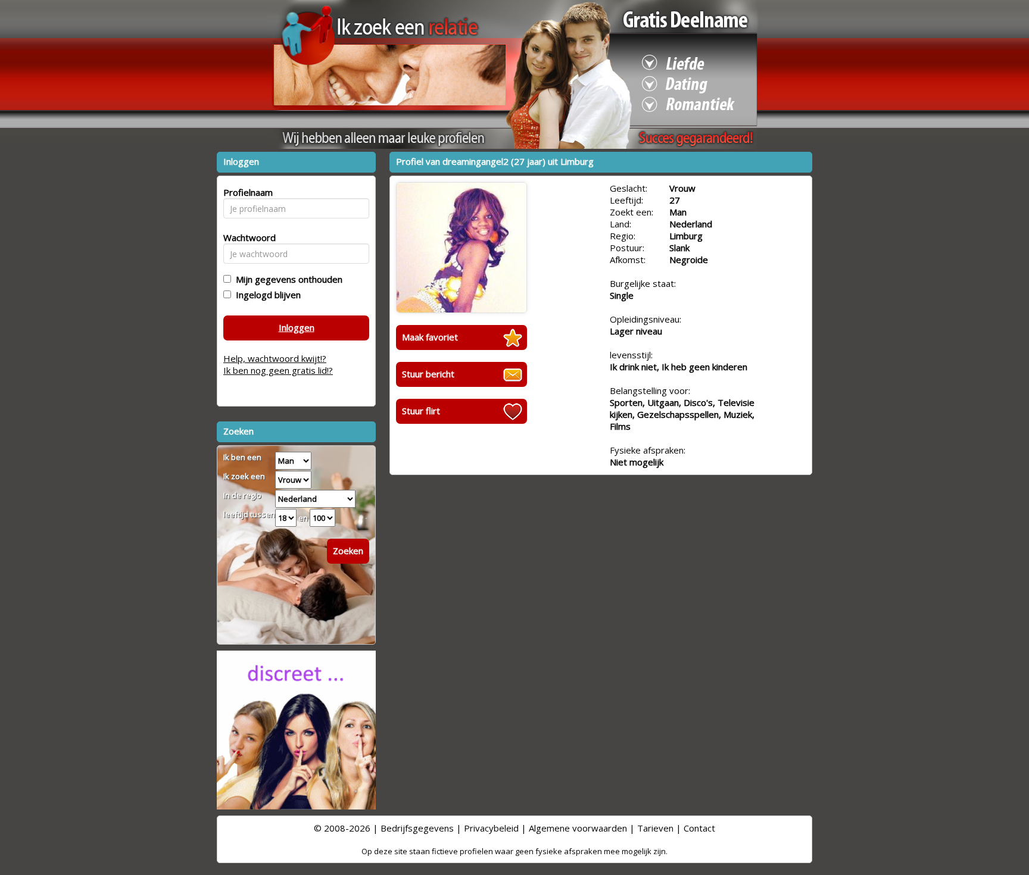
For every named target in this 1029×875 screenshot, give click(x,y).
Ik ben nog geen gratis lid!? (278, 370)
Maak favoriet (430, 337)
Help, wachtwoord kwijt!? (274, 358)
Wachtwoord (246, 237)
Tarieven (655, 828)
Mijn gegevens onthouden (286, 279)
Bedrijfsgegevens (417, 828)
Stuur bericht (428, 374)
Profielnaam (246, 192)
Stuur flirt (421, 411)
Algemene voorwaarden (578, 828)
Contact (699, 828)
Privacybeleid (491, 828)
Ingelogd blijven (266, 295)
